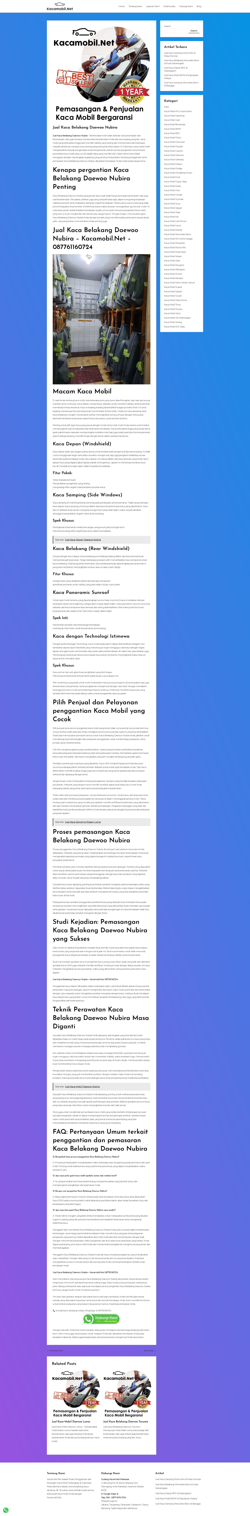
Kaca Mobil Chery (172, 137)
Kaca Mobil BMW (172, 129)
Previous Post (55, 1351)
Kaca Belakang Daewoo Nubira (77, 1035)
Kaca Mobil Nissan (173, 256)
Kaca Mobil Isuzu (172, 203)
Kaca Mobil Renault (173, 278)
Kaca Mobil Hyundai (173, 199)
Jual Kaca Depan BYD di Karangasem (173, 1493)
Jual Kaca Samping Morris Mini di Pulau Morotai (178, 1479)
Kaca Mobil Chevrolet (174, 142)
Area (166, 107)
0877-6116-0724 (118, 1497)
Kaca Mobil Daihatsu (174, 159)
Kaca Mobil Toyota (173, 309)
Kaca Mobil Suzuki (173, 296)
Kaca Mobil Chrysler (173, 146)
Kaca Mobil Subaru (173, 291)
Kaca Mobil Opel (172, 260)
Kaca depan (58, 451)
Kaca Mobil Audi (172, 120)
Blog (199, 6)
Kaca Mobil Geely (172, 186)
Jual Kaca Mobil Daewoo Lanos (71, 1421)
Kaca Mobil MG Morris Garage (178, 238)
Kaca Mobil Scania (173, 287)
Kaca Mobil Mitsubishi (174, 243)
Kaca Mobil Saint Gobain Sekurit (179, 282)
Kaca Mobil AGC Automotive (178, 111)
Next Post (150, 1351)
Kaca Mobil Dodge (173, 168)
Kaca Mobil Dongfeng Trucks (178, 172)
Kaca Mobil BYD (172, 133)
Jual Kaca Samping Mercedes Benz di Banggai (178, 1503)
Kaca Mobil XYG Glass (174, 326)
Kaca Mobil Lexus (172, 225)
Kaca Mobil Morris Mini (175, 247)
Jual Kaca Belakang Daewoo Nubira (70, 135)
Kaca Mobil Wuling (173, 322)
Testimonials (169, 6)
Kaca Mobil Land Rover (175, 221)
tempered (105, 581)
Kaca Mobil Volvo (172, 313)
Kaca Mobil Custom (173, 151)
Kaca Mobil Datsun (173, 164)
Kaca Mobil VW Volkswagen (177, 318)
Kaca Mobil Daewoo (174, 155)
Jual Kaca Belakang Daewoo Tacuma (125, 1421)
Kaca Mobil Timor (172, 304)
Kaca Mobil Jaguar (173, 208)
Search (167, 26)
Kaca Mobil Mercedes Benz (177, 234)
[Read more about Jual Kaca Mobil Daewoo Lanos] (76, 1394)
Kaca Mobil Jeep (172, 212)
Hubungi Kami (186, 6)
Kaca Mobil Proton (173, 274)
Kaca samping (59, 502)
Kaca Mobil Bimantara (174, 124)
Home (121, 6)
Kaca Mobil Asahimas (174, 115)
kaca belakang (87, 556)
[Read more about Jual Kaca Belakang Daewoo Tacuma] (127, 1394)
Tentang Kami (135, 6)
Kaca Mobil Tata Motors (175, 300)
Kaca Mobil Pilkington (174, 269)
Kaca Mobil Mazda (173, 230)
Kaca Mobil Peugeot (174, 265)
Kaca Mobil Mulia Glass (175, 252)
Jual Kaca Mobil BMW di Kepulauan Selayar (176, 1498)
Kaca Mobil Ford (172, 177)
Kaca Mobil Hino (172, 190)
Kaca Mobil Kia (171, 216)
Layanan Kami (153, 6)
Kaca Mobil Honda (173, 194)
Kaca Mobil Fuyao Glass (175, 181)
